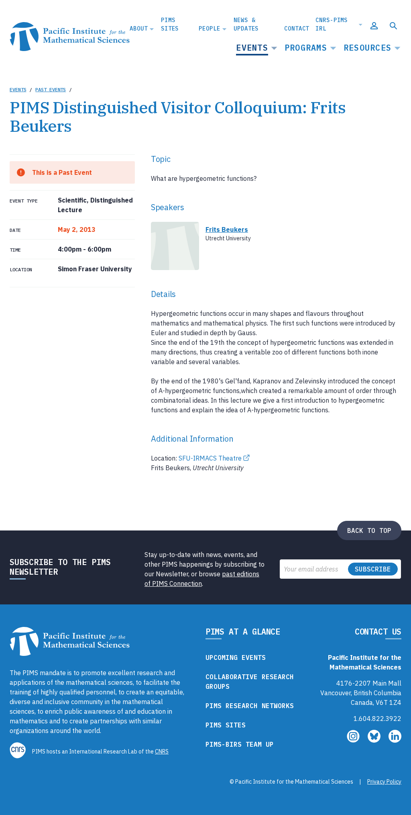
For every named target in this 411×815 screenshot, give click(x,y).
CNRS (162, 751)
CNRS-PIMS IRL (331, 24)
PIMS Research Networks (250, 706)
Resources (367, 47)
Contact (296, 28)
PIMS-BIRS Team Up (240, 744)
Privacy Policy (384, 781)
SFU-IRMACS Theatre (210, 458)
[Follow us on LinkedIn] (395, 740)
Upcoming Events (236, 657)
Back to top (369, 530)
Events (252, 47)
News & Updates (246, 24)
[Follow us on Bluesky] (375, 740)
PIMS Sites (170, 24)
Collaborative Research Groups (250, 681)
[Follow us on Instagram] (354, 740)
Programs (306, 47)
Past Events (50, 89)
